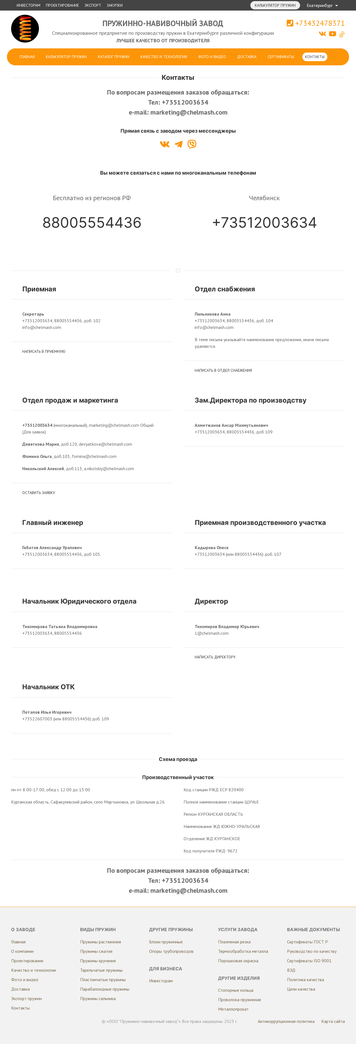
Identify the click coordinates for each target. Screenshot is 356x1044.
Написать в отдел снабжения (223, 370)
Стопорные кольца (235, 990)
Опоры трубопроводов (171, 951)
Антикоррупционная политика (286, 1021)
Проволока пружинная (239, 999)
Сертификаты (281, 56)
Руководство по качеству (312, 951)
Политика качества (305, 979)
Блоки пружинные (166, 941)
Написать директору (215, 656)
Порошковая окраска (238, 960)
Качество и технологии (163, 56)
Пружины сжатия (96, 951)
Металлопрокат (233, 1009)
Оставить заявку (38, 492)
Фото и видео (212, 56)
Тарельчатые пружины (101, 970)
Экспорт (93, 5)
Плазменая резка (234, 941)
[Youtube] (333, 33)
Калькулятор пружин (275, 5)
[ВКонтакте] (323, 33)
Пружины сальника (98, 998)
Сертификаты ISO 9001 (309, 960)
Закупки (115, 5)
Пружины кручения (98, 960)
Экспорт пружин (26, 998)
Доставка (246, 56)
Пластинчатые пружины (103, 979)
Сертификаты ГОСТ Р (307, 941)
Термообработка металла (243, 951)
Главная (27, 56)
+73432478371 (319, 23)
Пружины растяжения (100, 941)
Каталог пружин (113, 56)
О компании (22, 951)
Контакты (315, 56)
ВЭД (291, 970)
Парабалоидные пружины (104, 989)
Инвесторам (28, 5)
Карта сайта (333, 1021)
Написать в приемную (43, 351)
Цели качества (301, 989)
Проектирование (62, 5)
